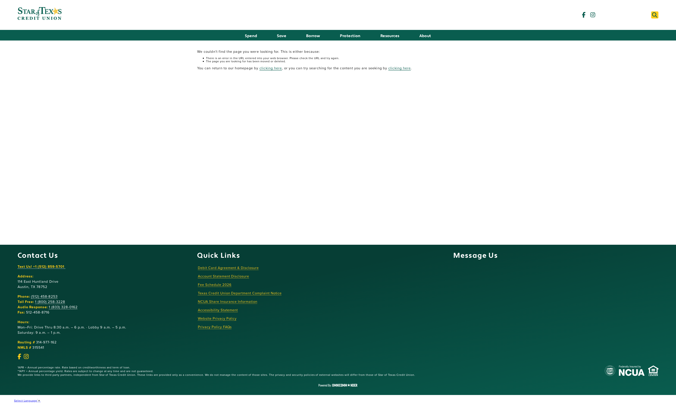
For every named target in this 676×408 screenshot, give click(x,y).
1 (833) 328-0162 (63, 306)
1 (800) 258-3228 (50, 301)
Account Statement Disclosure (223, 276)
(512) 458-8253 (44, 296)
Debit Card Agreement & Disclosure (228, 267)
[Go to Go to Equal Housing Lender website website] (653, 371)
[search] (654, 14)
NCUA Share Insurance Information (227, 301)
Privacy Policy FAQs (215, 326)
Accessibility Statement (218, 309)
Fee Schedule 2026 (214, 284)
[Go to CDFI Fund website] (610, 371)
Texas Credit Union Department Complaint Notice (240, 293)
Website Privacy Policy (217, 318)
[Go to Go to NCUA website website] (632, 371)
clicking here (270, 68)
